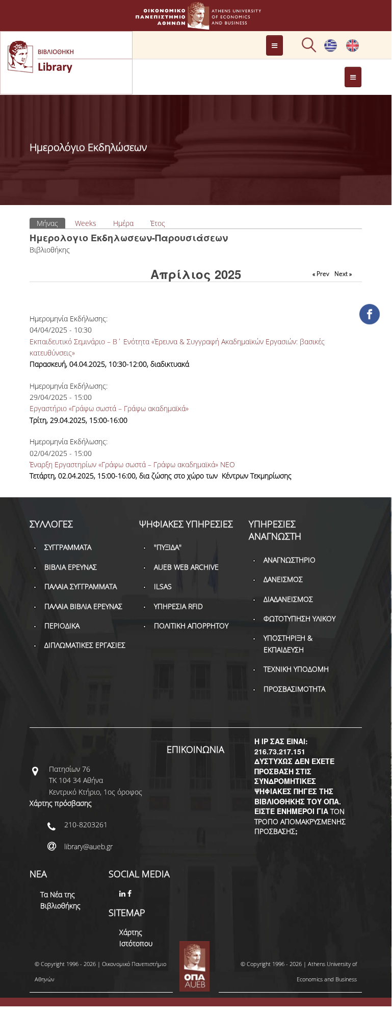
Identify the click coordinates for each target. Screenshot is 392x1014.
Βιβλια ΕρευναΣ (70, 567)
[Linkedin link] (123, 893)
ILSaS (163, 586)
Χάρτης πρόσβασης (61, 803)
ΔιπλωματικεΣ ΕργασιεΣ (84, 645)
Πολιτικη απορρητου (191, 625)
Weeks (85, 223)
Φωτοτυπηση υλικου (299, 618)
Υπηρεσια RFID (178, 606)
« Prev (320, 273)
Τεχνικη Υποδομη (296, 669)
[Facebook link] (130, 893)
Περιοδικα (62, 625)
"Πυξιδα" (167, 547)
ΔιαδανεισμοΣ (288, 599)
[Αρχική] (195, 25)
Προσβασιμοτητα (294, 689)
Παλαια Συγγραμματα (80, 586)
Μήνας (51, 223)
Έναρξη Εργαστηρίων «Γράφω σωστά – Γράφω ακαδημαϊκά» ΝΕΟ (132, 464)
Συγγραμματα (67, 547)
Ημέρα (123, 223)
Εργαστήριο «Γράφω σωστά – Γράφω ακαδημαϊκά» (109, 408)
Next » (343, 273)
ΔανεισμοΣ (283, 579)
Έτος (157, 223)
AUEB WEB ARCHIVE (186, 567)
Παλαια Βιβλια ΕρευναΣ (83, 606)
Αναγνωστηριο (290, 560)
